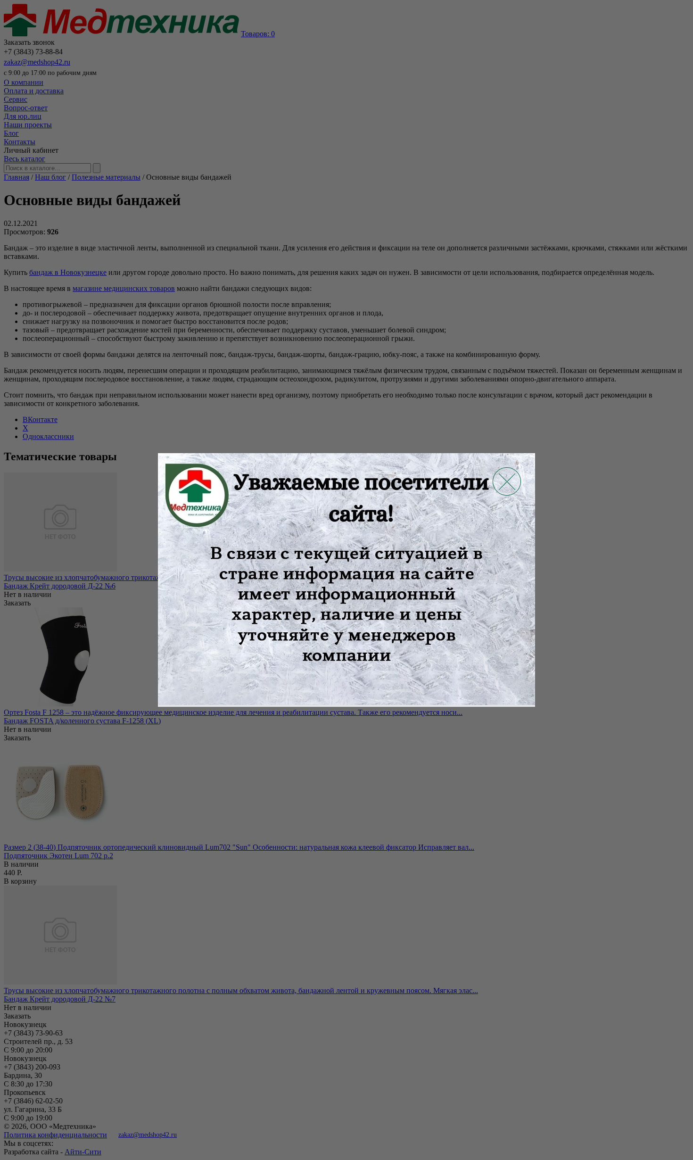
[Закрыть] (507, 481)
